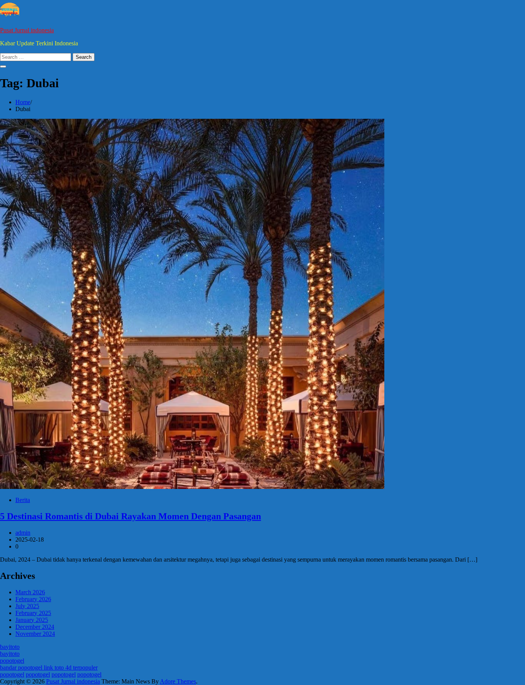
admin (22, 532)
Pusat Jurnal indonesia (27, 30)
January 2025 (31, 620)
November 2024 (35, 633)
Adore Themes (178, 681)
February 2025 (33, 613)
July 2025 (27, 606)
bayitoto (10, 646)
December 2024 (34, 626)
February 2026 (33, 599)
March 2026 (30, 592)
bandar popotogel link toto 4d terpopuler (49, 667)
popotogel (12, 660)
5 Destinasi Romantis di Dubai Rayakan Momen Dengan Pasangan (130, 516)
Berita (22, 500)
